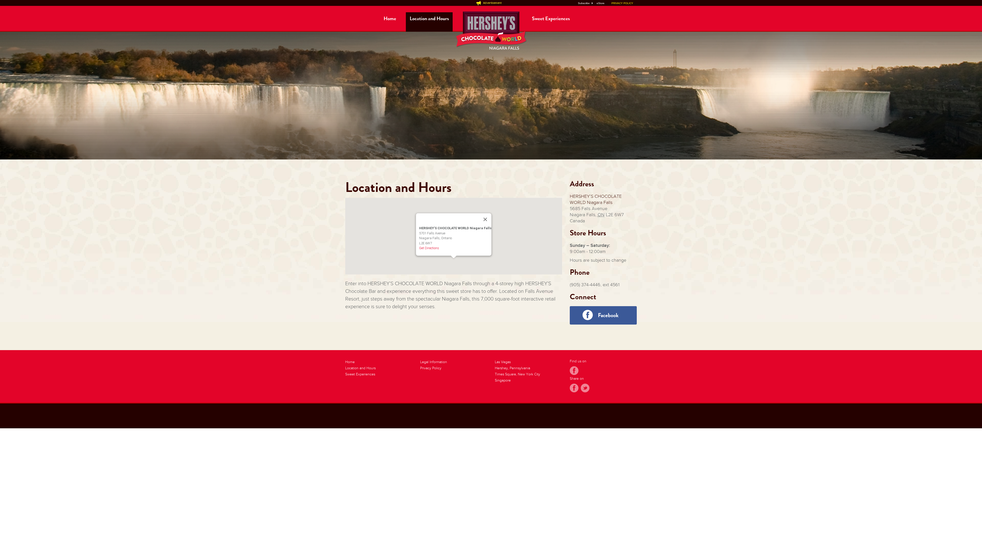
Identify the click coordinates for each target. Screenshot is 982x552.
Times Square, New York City (517, 374)
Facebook (608, 315)
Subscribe (584, 3)
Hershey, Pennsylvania (512, 368)
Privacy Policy (430, 368)
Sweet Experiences (551, 18)
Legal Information (433, 362)
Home (390, 18)
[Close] (485, 219)
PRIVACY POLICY (622, 3)
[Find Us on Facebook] (574, 371)
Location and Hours (429, 18)
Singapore (503, 380)
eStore (601, 3)
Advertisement (491, 2)
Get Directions (429, 248)
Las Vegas (503, 362)
